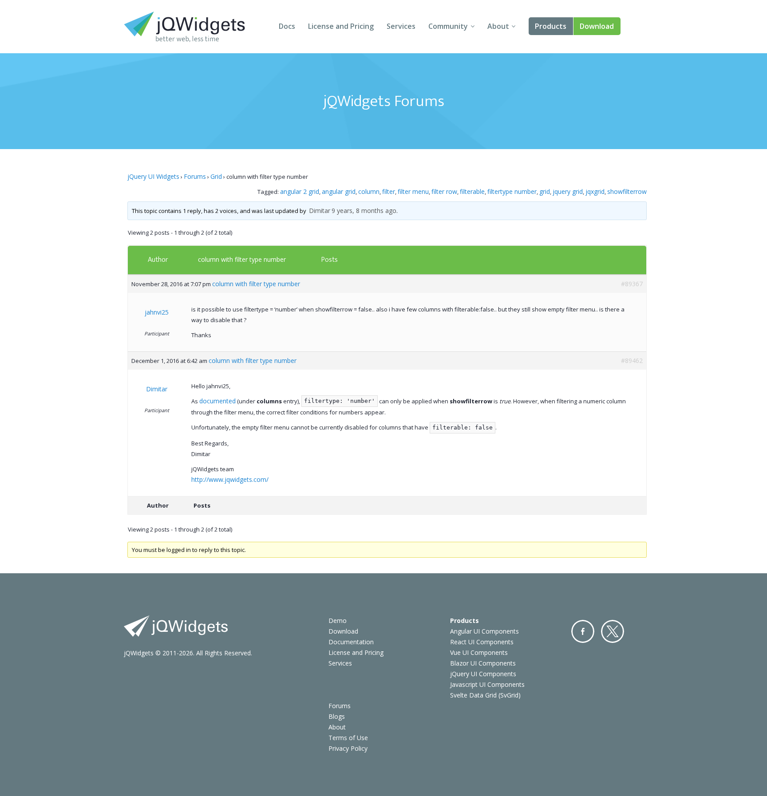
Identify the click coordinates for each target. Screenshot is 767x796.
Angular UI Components (484, 631)
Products (550, 26)
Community (448, 26)
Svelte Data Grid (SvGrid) (485, 695)
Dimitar (319, 210)
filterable (472, 191)
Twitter (612, 631)
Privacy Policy (348, 748)
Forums (195, 176)
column (369, 191)
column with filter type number (242, 259)
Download (597, 26)
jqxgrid (595, 191)
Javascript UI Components (487, 684)
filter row (444, 191)
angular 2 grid (299, 191)
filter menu (413, 191)
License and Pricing (341, 26)
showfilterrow (627, 191)
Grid (216, 176)
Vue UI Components (479, 652)
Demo (337, 620)
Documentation (351, 642)
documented (217, 401)
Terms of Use (348, 737)
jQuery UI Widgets (153, 176)
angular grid (339, 191)
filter (388, 191)
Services (401, 26)
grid (544, 191)
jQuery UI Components (483, 674)
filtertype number (512, 191)
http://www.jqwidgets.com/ (230, 479)
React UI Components (482, 642)
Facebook (582, 631)
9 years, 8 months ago (364, 210)
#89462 (632, 360)
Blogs (336, 716)
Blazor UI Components (483, 663)
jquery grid (568, 191)
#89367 (632, 284)
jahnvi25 (157, 312)
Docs (287, 26)
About (498, 26)
